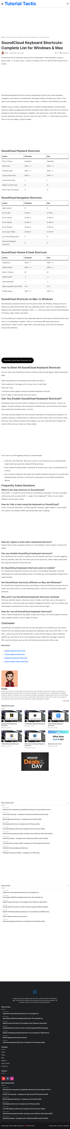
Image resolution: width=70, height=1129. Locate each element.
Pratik (6, 53)
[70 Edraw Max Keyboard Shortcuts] (58, 716)
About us (4, 1060)
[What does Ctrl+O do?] (58, 736)
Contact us (4, 1066)
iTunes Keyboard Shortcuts (15, 654)
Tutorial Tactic (31, 1125)
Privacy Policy (5, 1063)
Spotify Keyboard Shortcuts (15, 651)
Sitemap (66, 1125)
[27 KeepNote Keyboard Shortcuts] (35, 716)
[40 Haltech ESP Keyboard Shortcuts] (11, 716)
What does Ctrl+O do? (55, 744)
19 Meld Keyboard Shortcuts (10, 744)
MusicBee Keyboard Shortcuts (16, 658)
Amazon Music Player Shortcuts (16, 661)
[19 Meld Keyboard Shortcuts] (11, 736)
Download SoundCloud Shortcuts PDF (18, 360)
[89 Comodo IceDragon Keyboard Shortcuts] (35, 736)
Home (4, 37)
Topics (3, 1055)
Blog (8, 37)
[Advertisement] (35, 21)
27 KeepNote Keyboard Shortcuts (35, 724)
